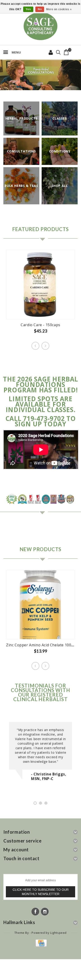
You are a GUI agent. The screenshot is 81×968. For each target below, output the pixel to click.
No (40, 9)
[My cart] (66, 52)
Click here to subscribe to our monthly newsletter (41, 892)
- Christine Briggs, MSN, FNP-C (48, 776)
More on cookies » (59, 9)
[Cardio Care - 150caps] (40, 284)
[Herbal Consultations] (40, 75)
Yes (28, 9)
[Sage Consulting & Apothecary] (40, 26)
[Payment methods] (40, 945)
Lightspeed (58, 933)
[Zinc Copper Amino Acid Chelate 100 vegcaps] (40, 604)
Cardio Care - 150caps (40, 324)
